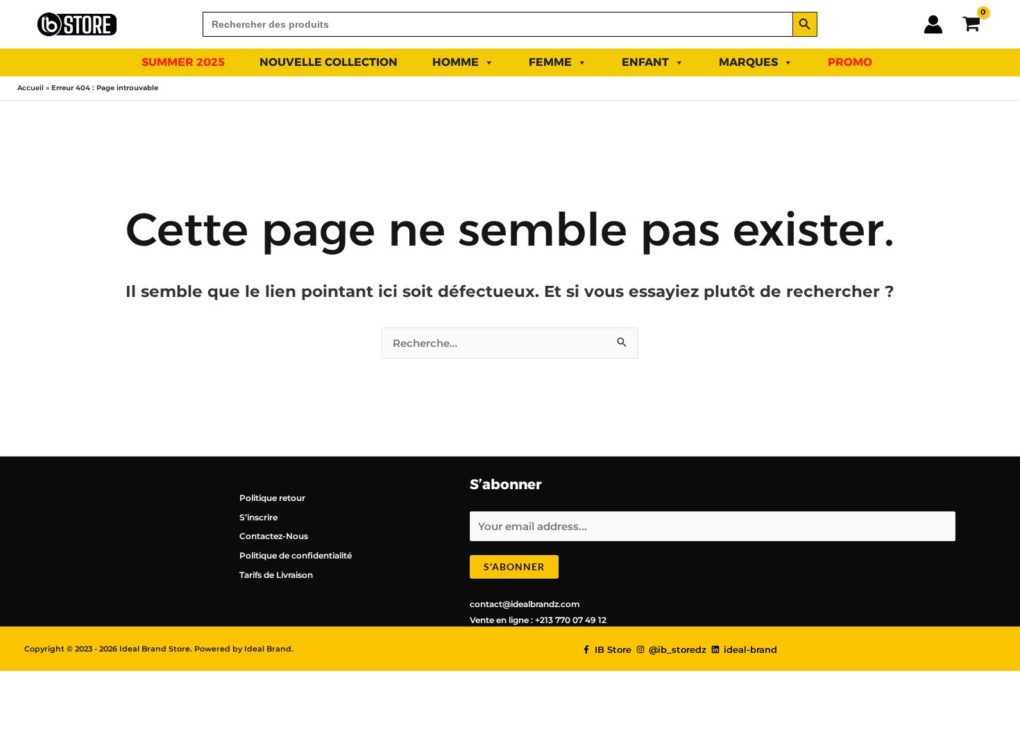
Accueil (30, 87)
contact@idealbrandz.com (525, 604)
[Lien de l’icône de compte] (933, 24)
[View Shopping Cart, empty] (971, 24)
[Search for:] (497, 24)
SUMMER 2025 (183, 62)
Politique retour (272, 498)
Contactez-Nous (273, 536)
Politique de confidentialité (295, 555)
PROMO (850, 62)
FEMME (550, 62)
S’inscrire (258, 517)
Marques (748, 62)
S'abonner (514, 566)
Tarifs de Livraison (276, 575)
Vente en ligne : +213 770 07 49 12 (538, 620)
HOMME (455, 62)
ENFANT (645, 62)
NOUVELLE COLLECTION (329, 62)
